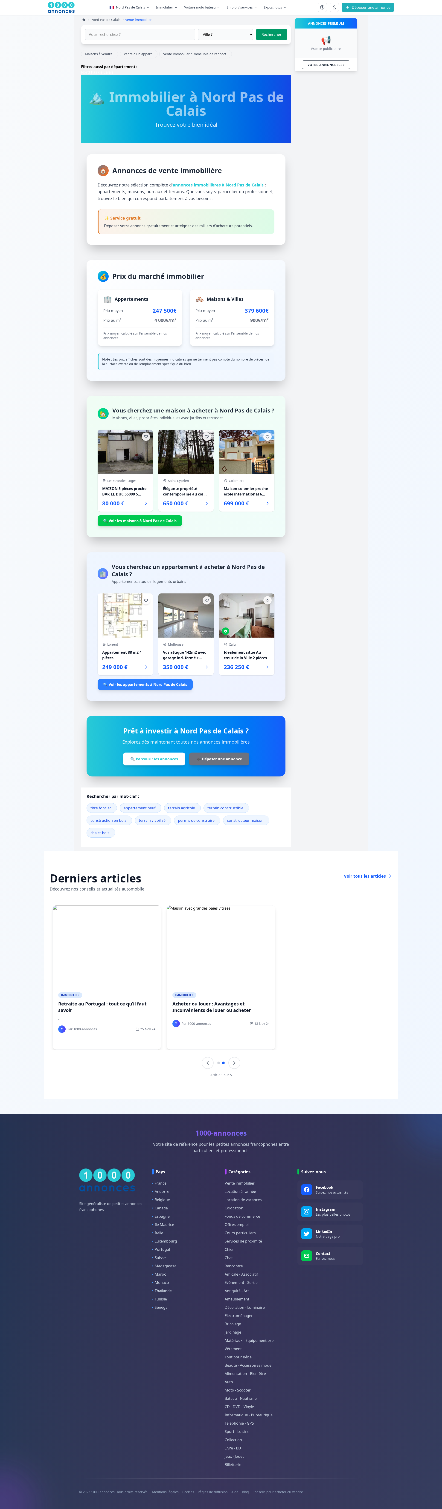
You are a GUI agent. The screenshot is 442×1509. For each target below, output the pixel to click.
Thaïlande (163, 1290)
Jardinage (233, 1332)
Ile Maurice (164, 1224)
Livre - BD (233, 1448)
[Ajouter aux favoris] (146, 436)
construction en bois (108, 820)
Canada (161, 1208)
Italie (159, 1232)
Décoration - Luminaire (245, 1307)
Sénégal (162, 1307)
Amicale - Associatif (241, 1274)
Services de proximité (243, 1241)
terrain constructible (225, 807)
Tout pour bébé (238, 1357)
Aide (234, 1492)
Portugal (162, 1249)
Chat (229, 1257)
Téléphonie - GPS (239, 1423)
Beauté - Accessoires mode (248, 1365)
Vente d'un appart (138, 54)
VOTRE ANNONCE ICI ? (326, 65)
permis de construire (196, 820)
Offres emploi (237, 1224)
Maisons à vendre (98, 54)
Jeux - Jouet (234, 1456)
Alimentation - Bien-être (245, 1373)
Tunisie (161, 1299)
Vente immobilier (240, 1183)
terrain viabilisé (152, 820)
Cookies (188, 1492)
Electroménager (239, 1315)
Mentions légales (165, 1492)
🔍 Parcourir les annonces (154, 759)
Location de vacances (243, 1199)
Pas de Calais (102, 72)
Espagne (162, 1216)
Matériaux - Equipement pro (249, 1340)
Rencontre (234, 1265)
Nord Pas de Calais (130, 7)
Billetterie (233, 1464)
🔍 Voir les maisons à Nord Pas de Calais (140, 520)
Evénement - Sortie (241, 1282)
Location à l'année (240, 1191)
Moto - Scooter (238, 1390)
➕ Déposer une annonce (219, 759)
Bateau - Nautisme (241, 1398)
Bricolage (233, 1323)
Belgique (162, 1199)
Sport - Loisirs (237, 1431)
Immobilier (70, 995)
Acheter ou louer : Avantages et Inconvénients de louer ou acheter (211, 1007)
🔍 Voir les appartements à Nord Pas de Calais (145, 684)
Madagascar (165, 1265)
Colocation (234, 1208)
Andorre (162, 1191)
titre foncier (100, 807)
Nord (85, 72)
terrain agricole (181, 807)
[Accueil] (84, 20)
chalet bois (99, 832)
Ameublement (237, 1299)
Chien (230, 1249)
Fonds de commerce (242, 1216)
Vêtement (233, 1348)
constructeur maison (245, 820)
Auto (229, 1381)
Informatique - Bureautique (249, 1414)
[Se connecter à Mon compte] (322, 7)
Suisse (160, 1257)
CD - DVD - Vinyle (239, 1406)
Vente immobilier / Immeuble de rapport (194, 54)
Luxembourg (166, 1241)
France (160, 1183)
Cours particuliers (240, 1232)
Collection (233, 1439)
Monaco (162, 1282)
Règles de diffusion (213, 1492)
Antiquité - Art (237, 1290)
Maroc (160, 1274)
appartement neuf (140, 807)
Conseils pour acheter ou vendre (278, 1492)
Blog (245, 1492)
